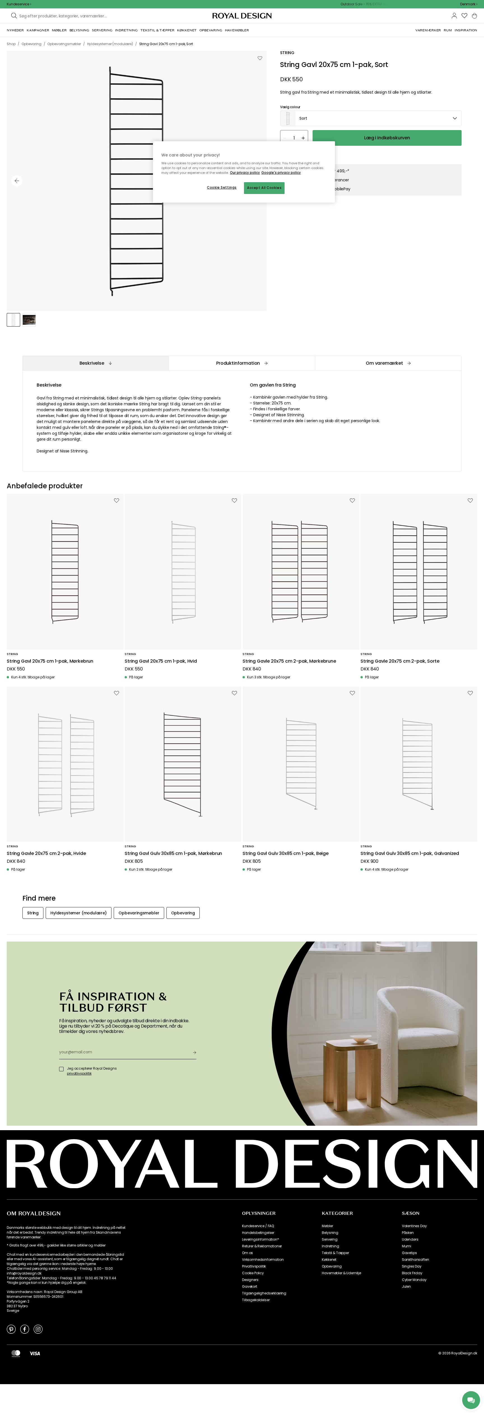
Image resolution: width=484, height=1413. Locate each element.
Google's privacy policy (281, 172)
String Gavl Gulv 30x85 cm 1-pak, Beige (286, 853)
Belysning (330, 1232)
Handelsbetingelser (258, 1232)
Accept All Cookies (264, 188)
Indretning (330, 1246)
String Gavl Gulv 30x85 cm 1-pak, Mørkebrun (173, 853)
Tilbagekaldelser (255, 1300)
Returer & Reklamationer (262, 1246)
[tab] (95, 363)
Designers (250, 1280)
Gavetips (409, 1253)
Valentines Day (414, 1226)
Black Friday (412, 1273)
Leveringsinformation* (260, 1239)
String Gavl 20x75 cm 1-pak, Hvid (161, 661)
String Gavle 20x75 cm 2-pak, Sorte (399, 661)
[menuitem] (15, 30)
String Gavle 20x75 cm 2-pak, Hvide (46, 853)
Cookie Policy (253, 1273)
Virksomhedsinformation (262, 1259)
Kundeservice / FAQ (258, 1226)
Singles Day (412, 1266)
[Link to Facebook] (24, 1328)
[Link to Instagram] (38, 1328)
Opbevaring (331, 1266)
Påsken (408, 1232)
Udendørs (410, 1239)
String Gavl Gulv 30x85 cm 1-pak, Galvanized (409, 853)
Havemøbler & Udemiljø (341, 1273)
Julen (406, 1286)
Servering (330, 1239)
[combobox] (468, 4)
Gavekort (249, 1286)
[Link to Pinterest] (11, 1328)
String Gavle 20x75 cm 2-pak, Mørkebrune (289, 661)
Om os (247, 1253)
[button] (468, 4)
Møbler (327, 1226)
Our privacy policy (245, 172)
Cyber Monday (414, 1280)
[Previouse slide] (16, 180)
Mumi (406, 1246)
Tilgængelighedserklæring (264, 1293)
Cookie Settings (222, 187)
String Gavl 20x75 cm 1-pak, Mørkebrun (50, 661)
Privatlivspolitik (254, 1266)
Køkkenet (329, 1259)
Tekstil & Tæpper (335, 1253)
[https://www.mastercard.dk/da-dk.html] (15, 1353)
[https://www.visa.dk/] (34, 1353)
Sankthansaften (415, 1259)
